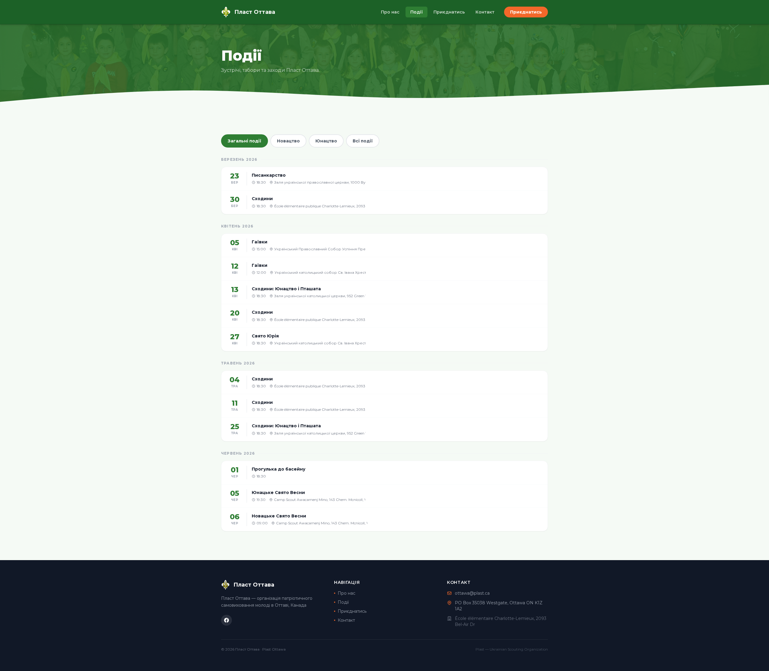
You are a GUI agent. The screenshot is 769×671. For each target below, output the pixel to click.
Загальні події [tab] (244, 141)
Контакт (485, 12)
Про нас (390, 12)
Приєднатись (449, 12)
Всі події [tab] (363, 141)
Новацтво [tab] (288, 141)
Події (416, 12)
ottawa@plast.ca (472, 593)
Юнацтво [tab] (326, 141)
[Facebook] (226, 620)
